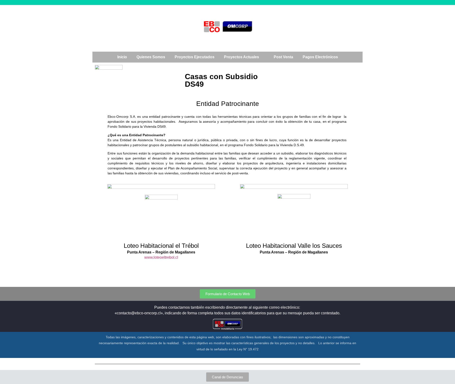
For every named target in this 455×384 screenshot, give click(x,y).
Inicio (122, 57)
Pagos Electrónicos (320, 57)
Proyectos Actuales (241, 57)
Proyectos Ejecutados (194, 57)
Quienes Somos (150, 57)
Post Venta (283, 57)
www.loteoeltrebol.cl (161, 257)
